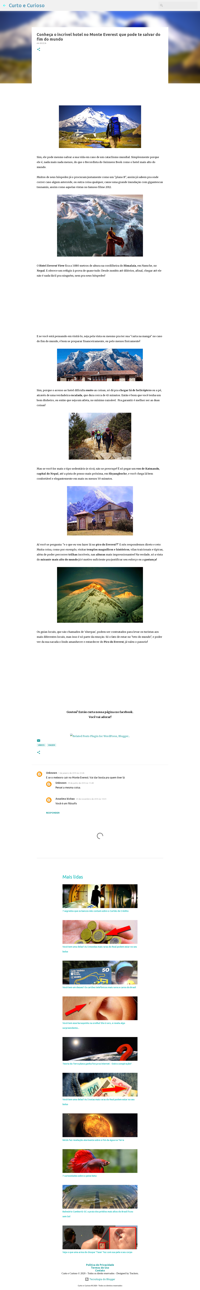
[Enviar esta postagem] (38, 742)
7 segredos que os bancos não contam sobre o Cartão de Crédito (95, 911)
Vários (41, 745)
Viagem (51, 745)
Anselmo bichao (65, 798)
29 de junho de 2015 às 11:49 (81, 783)
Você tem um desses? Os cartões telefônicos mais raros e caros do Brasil (99, 987)
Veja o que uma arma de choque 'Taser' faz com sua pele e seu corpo (97, 1252)
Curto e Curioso (27, 5)
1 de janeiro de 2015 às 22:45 (71, 773)
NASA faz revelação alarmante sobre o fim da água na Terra (93, 1140)
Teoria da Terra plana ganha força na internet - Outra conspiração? (97, 1063)
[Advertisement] (100, 78)
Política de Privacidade (100, 1264)
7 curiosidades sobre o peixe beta (79, 1176)
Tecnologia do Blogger (102, 1279)
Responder (53, 813)
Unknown (51, 772)
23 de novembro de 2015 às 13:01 (91, 799)
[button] (38, 49)
